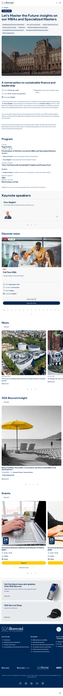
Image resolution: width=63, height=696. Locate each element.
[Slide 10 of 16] (39, 310)
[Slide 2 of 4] (29, 484)
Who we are (6, 637)
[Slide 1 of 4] (25, 484)
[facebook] (20, 683)
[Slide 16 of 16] (31, 314)
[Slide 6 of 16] (23, 310)
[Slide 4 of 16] (16, 310)
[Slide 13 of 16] (51, 310)
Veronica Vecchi (28, 472)
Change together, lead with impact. (13, 276)
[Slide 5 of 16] (20, 310)
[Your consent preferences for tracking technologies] (60, 693)
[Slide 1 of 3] (27, 225)
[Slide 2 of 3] (31, 225)
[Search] (56, 3)
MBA (4, 269)
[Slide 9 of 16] (35, 310)
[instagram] (42, 683)
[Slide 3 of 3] (35, 225)
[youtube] (37, 683)
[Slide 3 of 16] (12, 310)
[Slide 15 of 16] (59, 310)
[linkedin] (31, 683)
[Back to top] (58, 629)
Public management (8, 475)
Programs (33, 637)
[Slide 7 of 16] (27, 310)
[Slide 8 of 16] (31, 310)
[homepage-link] (7, 3)
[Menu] (60, 3)
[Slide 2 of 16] (8, 310)
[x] (26, 683)
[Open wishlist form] (3, 693)
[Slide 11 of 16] (43, 310)
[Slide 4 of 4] (37, 484)
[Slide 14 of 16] (55, 310)
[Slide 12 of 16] (47, 310)
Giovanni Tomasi (18, 472)
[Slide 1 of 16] (4, 310)
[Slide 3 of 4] (33, 484)
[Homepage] (12, 629)
